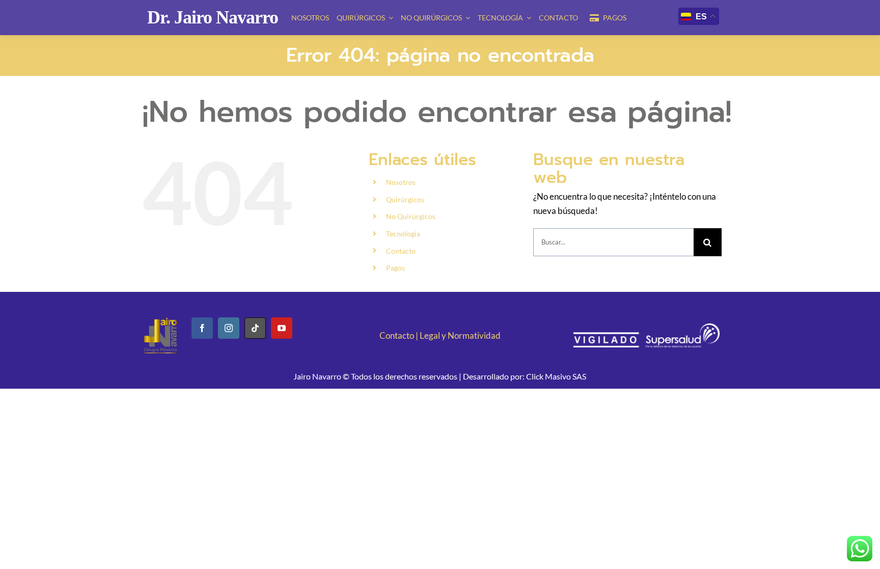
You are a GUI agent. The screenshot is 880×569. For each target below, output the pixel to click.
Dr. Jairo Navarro (212, 17)
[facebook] (202, 328)
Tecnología (403, 233)
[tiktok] (255, 328)
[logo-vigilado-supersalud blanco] (646, 327)
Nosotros (401, 182)
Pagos (395, 267)
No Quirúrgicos (410, 216)
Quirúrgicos (405, 199)
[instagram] (228, 328)
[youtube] (281, 328)
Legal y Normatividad (460, 335)
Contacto (401, 251)
